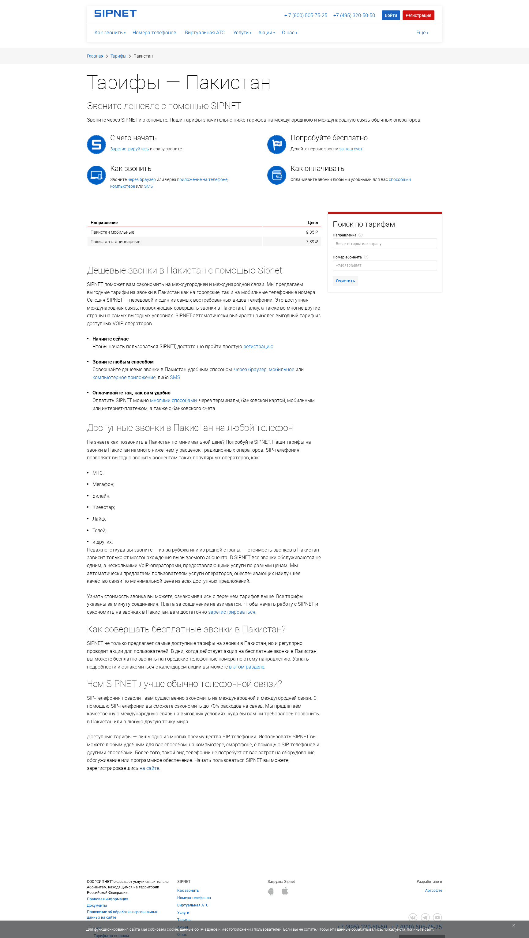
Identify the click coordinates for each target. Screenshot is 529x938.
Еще (421, 32)
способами (400, 179)
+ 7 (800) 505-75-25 (305, 15)
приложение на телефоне (202, 179)
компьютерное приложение (124, 377)
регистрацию (258, 346)
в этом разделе (246, 666)
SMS (148, 186)
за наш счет (350, 149)
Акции (265, 32)
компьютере (122, 186)
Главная (95, 56)
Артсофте (433, 890)
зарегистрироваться (231, 611)
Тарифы (118, 56)
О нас (288, 32)
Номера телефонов (154, 32)
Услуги (241, 32)
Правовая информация (107, 898)
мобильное (281, 369)
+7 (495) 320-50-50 (354, 15)
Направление (344, 234)
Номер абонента (347, 256)
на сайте (149, 768)
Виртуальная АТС (205, 32)
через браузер (142, 179)
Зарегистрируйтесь (129, 149)
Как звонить (109, 32)
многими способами (173, 400)
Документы (97, 905)
